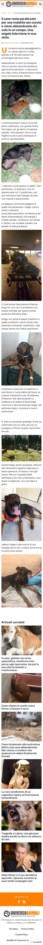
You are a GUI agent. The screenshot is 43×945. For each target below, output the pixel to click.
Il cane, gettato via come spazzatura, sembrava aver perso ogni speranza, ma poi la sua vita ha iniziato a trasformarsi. (20, 664)
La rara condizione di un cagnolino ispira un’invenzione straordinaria (20, 794)
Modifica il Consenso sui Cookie (21, 940)
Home (3, 13)
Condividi (37, 942)
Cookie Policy (21, 934)
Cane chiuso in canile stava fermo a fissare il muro (18, 707)
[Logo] (21, 4)
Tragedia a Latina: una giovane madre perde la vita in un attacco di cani (21, 836)
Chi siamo (13, 929)
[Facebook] (18, 901)
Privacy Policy (27, 929)
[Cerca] (40, 4)
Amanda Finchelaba (11, 43)
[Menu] (2, 4)
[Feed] (24, 901)
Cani (9, 13)
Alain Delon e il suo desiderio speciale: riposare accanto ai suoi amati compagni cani (19, 878)
